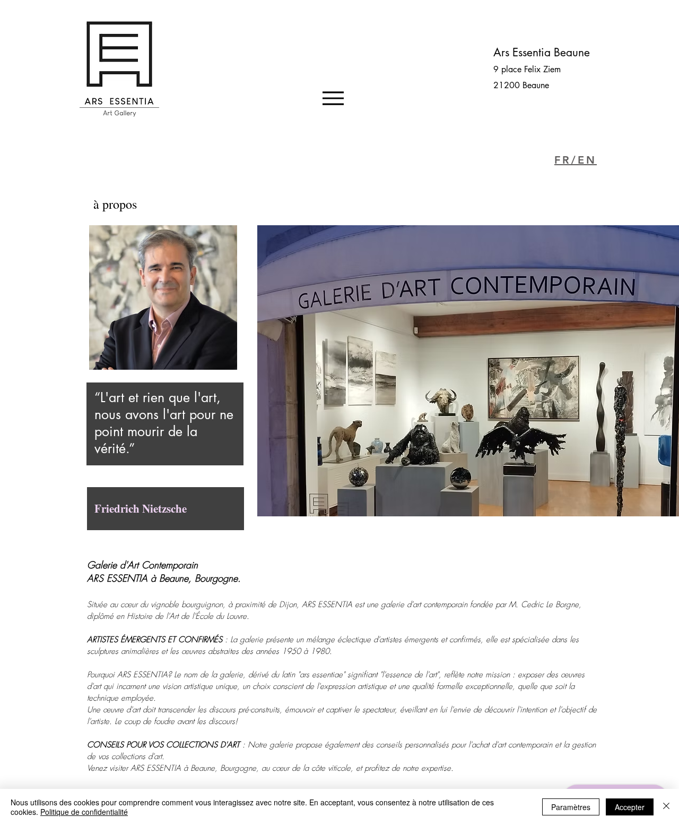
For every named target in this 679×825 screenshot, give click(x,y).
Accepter (630, 807)
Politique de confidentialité (84, 811)
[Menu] (333, 98)
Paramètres (570, 807)
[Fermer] (666, 807)
